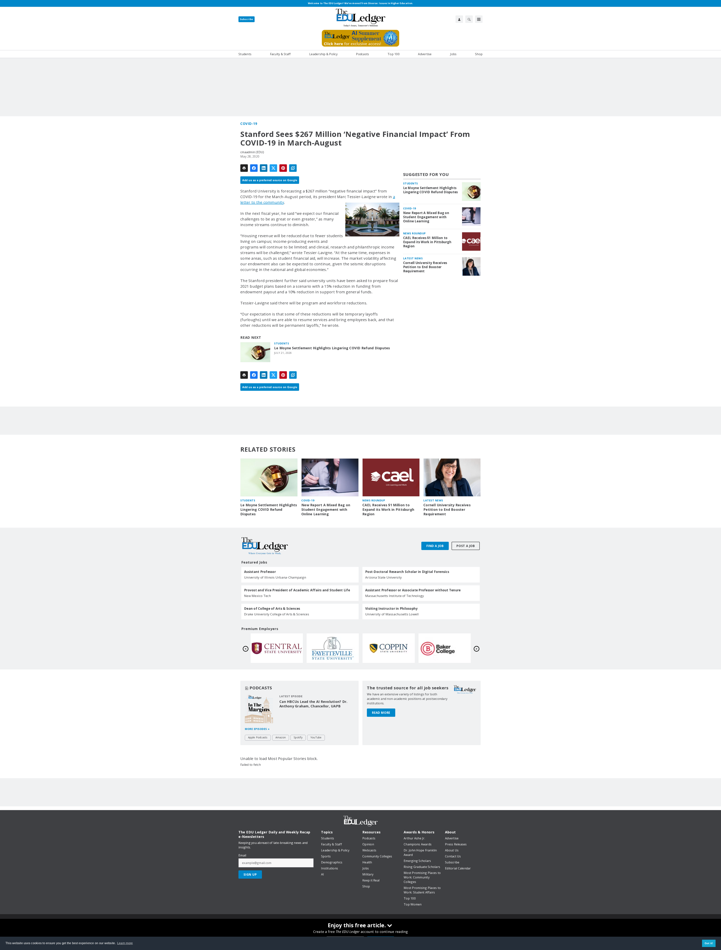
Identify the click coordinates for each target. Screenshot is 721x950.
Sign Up (250, 874)
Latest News (413, 258)
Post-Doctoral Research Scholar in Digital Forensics (407, 572)
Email (242, 855)
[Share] (254, 168)
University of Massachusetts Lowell (392, 614)
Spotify (298, 737)
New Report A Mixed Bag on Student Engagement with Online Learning (426, 217)
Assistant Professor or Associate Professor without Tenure (413, 590)
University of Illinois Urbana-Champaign (275, 577)
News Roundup (414, 233)
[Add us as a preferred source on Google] (293, 168)
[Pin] (283, 168)
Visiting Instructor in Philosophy (391, 609)
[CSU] (277, 648)
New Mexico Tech (257, 596)
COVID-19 (248, 123)
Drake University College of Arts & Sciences (276, 614)
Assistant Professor (260, 572)
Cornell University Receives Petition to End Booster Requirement (425, 267)
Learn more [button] (125, 943)
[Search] (469, 19)
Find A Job (435, 546)
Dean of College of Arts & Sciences (272, 609)
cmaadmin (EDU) (252, 152)
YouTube (316, 737)
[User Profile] (459, 19)
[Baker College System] (333, 648)
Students (281, 343)
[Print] (244, 168)
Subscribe (246, 19)
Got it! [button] (709, 943)
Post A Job (465, 546)
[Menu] (479, 19)
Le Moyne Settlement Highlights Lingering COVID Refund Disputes (332, 348)
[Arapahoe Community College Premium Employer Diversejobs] (389, 648)
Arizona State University (383, 577)
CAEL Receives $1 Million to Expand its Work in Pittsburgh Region (427, 242)
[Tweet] (273, 168)
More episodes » (257, 729)
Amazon (280, 737)
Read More (381, 713)
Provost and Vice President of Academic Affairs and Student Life (297, 590)
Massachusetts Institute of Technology (394, 596)
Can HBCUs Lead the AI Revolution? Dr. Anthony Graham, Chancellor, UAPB (313, 703)
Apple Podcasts (258, 737)
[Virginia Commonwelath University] (445, 648)
